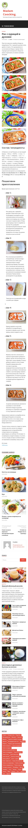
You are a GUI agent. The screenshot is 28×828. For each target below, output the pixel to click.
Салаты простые (18, 765)
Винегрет (14, 737)
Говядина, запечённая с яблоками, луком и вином (18, 713)
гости (10, 769)
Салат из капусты (7, 745)
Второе (3, 31)
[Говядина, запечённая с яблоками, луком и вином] (6, 716)
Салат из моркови (16, 745)
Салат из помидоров (7, 752)
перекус (13, 771)
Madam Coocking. (9, 12)
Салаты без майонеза (17, 760)
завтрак (14, 769)
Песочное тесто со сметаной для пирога (18, 614)
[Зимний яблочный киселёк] (14, 582)
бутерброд (15, 767)
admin (10, 39)
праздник (23, 771)
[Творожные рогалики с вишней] (6, 643)
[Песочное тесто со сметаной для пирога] (6, 619)
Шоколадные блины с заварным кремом (18, 687)
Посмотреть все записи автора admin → (18, 546)
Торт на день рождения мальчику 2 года (19, 606)
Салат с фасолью (7, 760)
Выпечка (20, 737)
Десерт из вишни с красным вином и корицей (17, 704)
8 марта (4, 735)
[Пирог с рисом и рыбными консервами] (6, 699)
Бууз (3, 494)
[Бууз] (14, 492)
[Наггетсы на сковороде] (14, 470)
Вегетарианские (6, 737)
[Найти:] (14, 560)
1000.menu (5, 445)
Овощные (22, 741)
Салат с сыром (14, 758)
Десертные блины (17, 630)
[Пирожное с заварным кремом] (6, 627)
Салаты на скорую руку (8, 763)
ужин (4, 773)
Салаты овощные (19, 763)
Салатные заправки (15, 756)
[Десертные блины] (6, 635)
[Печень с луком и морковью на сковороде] (14, 514)
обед (9, 771)
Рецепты (5, 743)
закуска (20, 769)
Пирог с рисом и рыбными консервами (19, 695)
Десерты (4, 584)
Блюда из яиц (11, 735)
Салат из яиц (6, 754)
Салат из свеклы (18, 752)
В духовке (18, 735)
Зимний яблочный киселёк (12, 586)
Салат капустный (14, 754)
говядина (5, 769)
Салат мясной (6, 756)
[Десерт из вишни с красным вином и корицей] (6, 708)
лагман (4, 771)
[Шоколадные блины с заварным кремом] (6, 691)
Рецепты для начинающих (14, 743)
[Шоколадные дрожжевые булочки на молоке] (14, 661)
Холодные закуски (7, 767)
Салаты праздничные (8, 765)
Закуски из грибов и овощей (15, 739)
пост (18, 771)
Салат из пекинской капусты (9, 750)
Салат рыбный (6, 758)
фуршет (8, 773)
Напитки (5, 741)
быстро (21, 767)
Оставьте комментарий (18, 39)
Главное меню (9, 26)
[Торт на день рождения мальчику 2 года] (6, 610)
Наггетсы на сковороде (9, 472)
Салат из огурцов (7, 747)
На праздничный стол (13, 741)
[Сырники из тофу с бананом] (6, 725)
